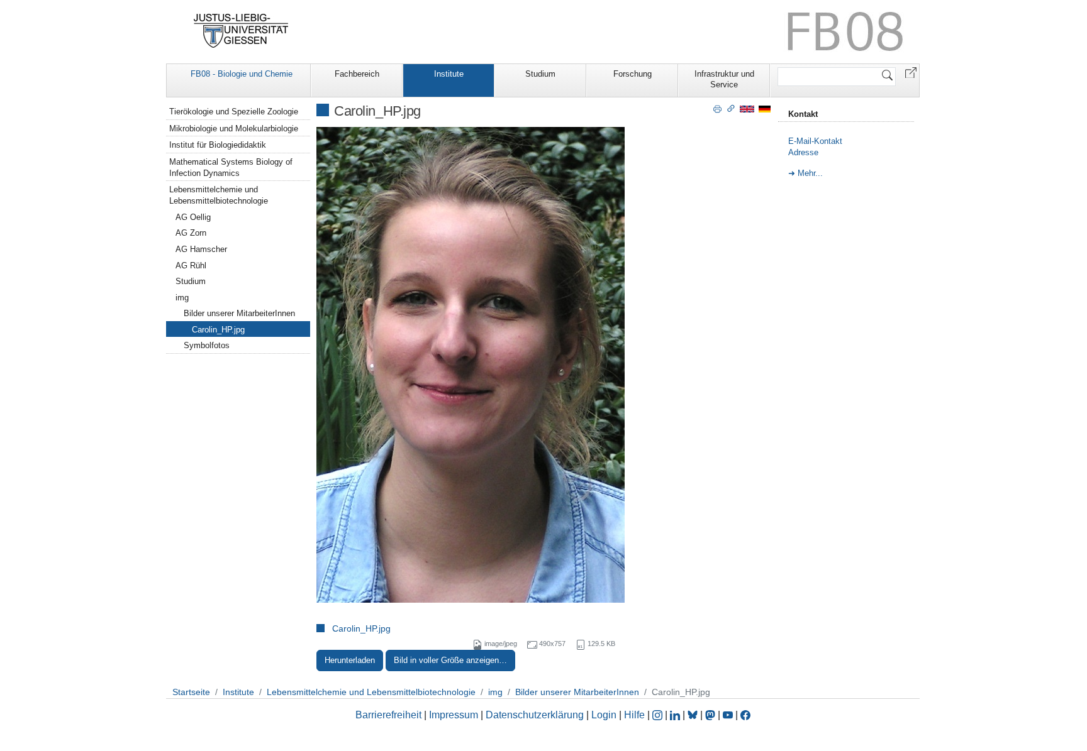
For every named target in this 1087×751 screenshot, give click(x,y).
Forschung (632, 74)
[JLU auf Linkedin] (676, 715)
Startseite (191, 692)
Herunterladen (350, 660)
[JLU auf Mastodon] (711, 715)
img (182, 297)
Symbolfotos (207, 345)
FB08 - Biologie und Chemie (242, 74)
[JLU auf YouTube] (728, 715)
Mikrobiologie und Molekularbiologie (233, 128)
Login (605, 715)
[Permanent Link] (731, 108)
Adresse (803, 152)
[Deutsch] (765, 108)
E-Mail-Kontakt (815, 141)
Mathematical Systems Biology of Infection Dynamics (231, 167)
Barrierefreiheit (388, 715)
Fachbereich (357, 74)
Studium (540, 74)
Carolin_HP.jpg (361, 628)
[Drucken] (717, 108)
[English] (747, 108)
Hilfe (634, 715)
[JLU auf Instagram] (658, 715)
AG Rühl (191, 265)
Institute (449, 74)
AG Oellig (193, 217)
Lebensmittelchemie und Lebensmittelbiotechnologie (218, 195)
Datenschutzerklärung (535, 715)
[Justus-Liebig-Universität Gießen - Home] (241, 31)
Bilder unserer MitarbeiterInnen (239, 313)
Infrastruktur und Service (724, 79)
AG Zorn (191, 233)
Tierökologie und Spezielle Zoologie (233, 111)
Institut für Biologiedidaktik (217, 145)
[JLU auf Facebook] (745, 715)
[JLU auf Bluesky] (694, 715)
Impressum (453, 715)
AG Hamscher (201, 249)
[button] (911, 72)
